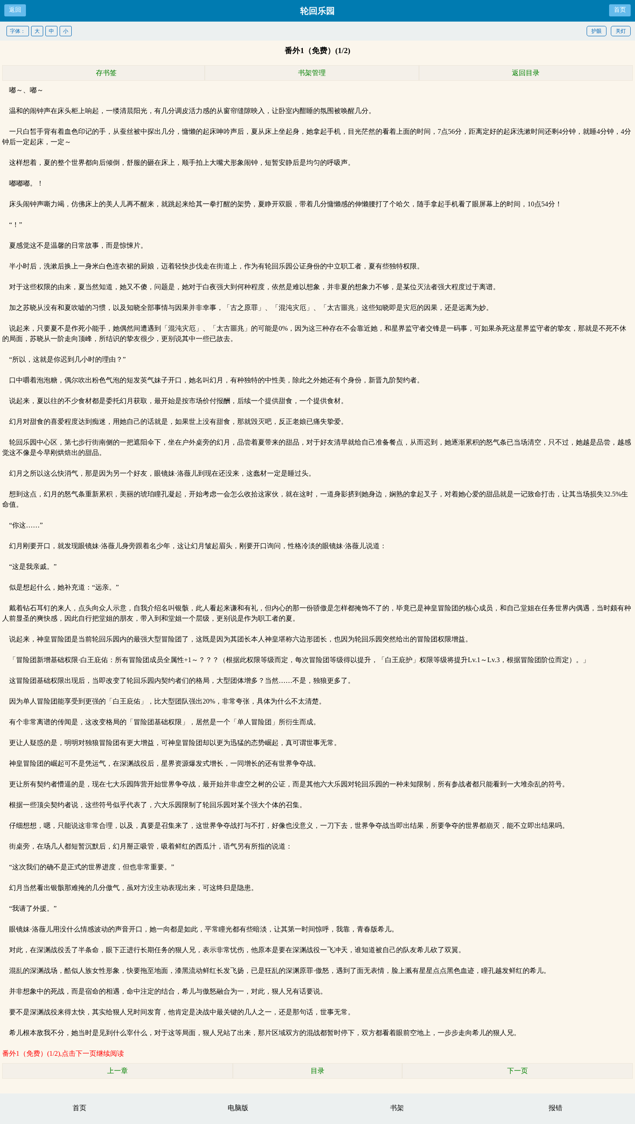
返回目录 (526, 72)
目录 (317, 1070)
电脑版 (238, 1107)
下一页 (517, 1070)
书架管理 (312, 72)
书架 (397, 1107)
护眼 (596, 31)
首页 (620, 9)
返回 (15, 9)
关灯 (621, 31)
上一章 (117, 1070)
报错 (555, 1107)
